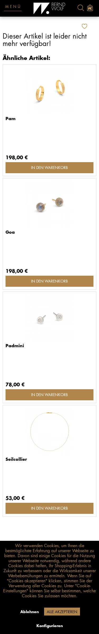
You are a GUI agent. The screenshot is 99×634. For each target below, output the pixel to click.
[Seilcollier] (49, 431)
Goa (10, 232)
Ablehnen (29, 612)
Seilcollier (16, 459)
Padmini (15, 346)
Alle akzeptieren (62, 612)
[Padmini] (49, 318)
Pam (11, 119)
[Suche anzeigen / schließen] (80, 7)
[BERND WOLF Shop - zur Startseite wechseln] (49, 8)
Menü (13, 6)
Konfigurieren (49, 626)
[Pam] (49, 91)
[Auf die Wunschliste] (85, 26)
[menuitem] (80, 7)
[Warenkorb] (90, 7)
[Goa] (49, 204)
